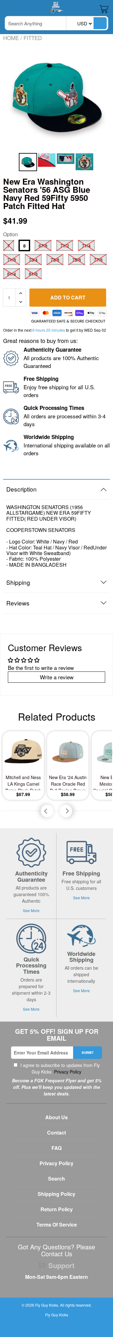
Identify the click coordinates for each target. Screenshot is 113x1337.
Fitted (33, 38)
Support (61, 1265)
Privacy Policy (67, 1072)
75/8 (76, 260)
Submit (88, 1052)
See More (31, 910)
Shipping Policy (56, 1193)
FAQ (56, 1147)
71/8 (11, 260)
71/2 (64, 245)
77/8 (98, 260)
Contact (56, 1132)
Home (11, 38)
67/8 (43, 245)
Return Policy (56, 1209)
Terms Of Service (56, 1224)
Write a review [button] (56, 677)
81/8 (33, 274)
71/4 (86, 245)
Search (56, 1178)
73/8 (55, 260)
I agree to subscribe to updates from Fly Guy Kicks (59, 1068)
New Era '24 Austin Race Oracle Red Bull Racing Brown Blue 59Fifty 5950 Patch (68, 782)
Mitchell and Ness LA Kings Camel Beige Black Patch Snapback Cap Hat (23, 782)
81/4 (11, 274)
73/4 (33, 260)
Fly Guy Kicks (46, 1305)
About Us (56, 1117)
